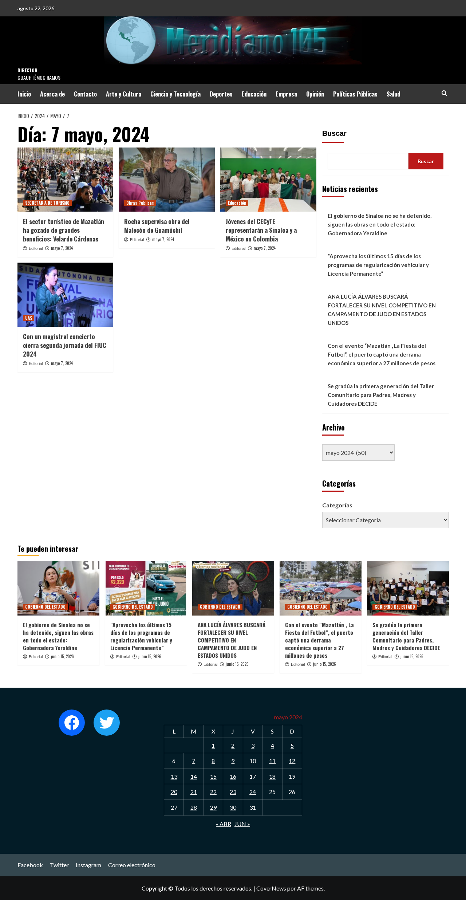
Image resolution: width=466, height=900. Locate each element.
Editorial (36, 248)
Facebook (30, 864)
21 (193, 791)
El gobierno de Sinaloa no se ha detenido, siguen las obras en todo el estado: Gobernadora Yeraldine (379, 224)
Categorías (337, 505)
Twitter (59, 864)
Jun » (242, 823)
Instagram (88, 864)
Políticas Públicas (355, 94)
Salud (393, 94)
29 (213, 807)
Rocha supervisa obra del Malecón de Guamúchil (157, 226)
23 (233, 791)
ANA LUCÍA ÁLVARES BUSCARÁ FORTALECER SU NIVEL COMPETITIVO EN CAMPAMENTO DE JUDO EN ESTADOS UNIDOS (382, 309)
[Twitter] (107, 723)
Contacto (85, 94)
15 (213, 776)
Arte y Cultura (123, 94)
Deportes (221, 94)
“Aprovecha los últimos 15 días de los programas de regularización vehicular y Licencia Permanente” (378, 265)
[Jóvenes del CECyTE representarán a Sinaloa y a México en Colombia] (268, 180)
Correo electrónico (131, 864)
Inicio (24, 94)
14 (193, 776)
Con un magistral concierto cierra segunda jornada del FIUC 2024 (64, 345)
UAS (28, 318)
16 (233, 776)
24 (252, 791)
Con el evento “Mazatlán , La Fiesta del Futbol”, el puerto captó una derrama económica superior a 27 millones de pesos (381, 354)
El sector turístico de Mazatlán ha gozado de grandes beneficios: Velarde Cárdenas (63, 230)
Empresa (286, 94)
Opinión (315, 94)
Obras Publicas (140, 203)
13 (174, 776)
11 (272, 760)
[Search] (444, 93)
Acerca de (52, 94)
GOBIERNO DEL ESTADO (45, 607)
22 (213, 791)
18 (272, 776)
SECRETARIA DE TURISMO (47, 203)
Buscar (334, 133)
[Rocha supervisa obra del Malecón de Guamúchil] (167, 180)
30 (233, 807)
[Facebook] (72, 723)
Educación (254, 94)
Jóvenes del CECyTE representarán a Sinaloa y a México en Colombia (261, 230)
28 (193, 807)
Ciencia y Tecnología (175, 94)
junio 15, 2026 (62, 656)
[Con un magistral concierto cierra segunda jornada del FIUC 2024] (65, 295)
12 (292, 760)
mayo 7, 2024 (62, 248)
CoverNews (271, 888)
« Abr (223, 823)
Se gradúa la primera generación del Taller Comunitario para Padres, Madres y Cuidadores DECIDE (381, 395)
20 (174, 791)
